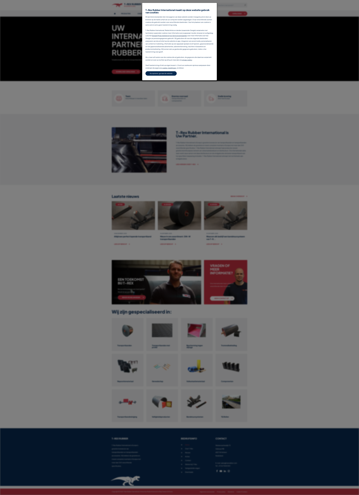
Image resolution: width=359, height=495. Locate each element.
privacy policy (187, 60)
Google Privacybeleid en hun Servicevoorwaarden (169, 36)
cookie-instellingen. (169, 68)
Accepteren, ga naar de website (161, 73)
